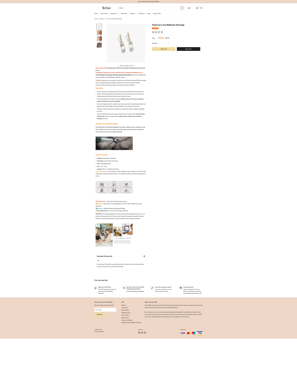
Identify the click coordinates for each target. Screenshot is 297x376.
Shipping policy (125, 312)
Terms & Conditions (126, 320)
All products (102, 18)
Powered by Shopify (99, 331)
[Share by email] (162, 32)
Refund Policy (125, 310)
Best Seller (124, 13)
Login (189, 8)
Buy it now (189, 49)
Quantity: (154, 43)
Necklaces (141, 13)
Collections (113, 13)
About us (123, 305)
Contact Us (124, 307)
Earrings (132, 13)
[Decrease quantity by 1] (160, 43)
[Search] (182, 8)
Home (96, 13)
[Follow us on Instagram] (142, 332)
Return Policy (125, 317)
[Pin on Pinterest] (156, 32)
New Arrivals (104, 13)
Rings (148, 13)
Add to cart (164, 49)
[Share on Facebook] (153, 32)
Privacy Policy (125, 315)
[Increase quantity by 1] (168, 43)
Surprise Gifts (157, 13)
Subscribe (99, 314)
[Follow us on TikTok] (145, 332)
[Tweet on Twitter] (159, 32)
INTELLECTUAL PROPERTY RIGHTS (130, 322)
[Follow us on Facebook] (139, 332)
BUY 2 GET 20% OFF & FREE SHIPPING (148, 1)
